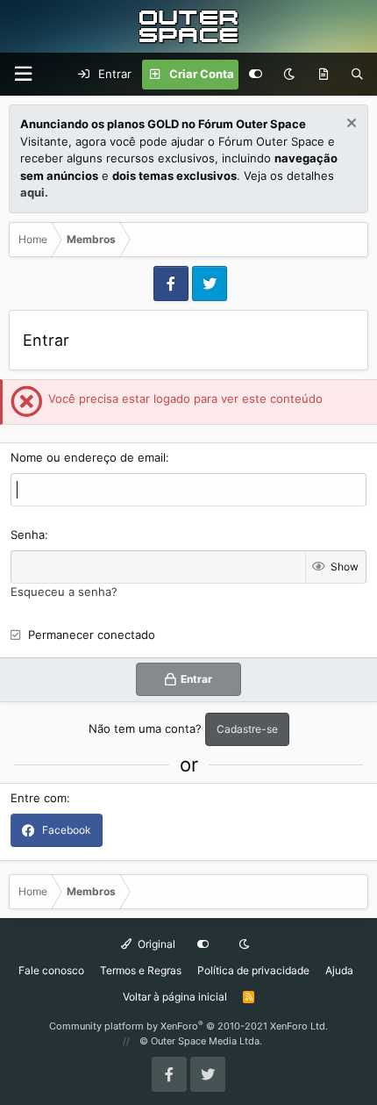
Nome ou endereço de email (88, 457)
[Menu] (23, 74)
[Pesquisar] (357, 74)
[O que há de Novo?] (323, 74)
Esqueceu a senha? (64, 592)
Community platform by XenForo (188, 1026)
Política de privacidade (253, 970)
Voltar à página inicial (175, 996)
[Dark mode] (289, 74)
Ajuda (339, 970)
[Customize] (255, 74)
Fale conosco (51, 970)
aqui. (34, 192)
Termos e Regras (140, 970)
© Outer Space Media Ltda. (200, 1041)
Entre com (39, 798)
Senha (28, 534)
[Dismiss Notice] (349, 125)
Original (155, 944)
